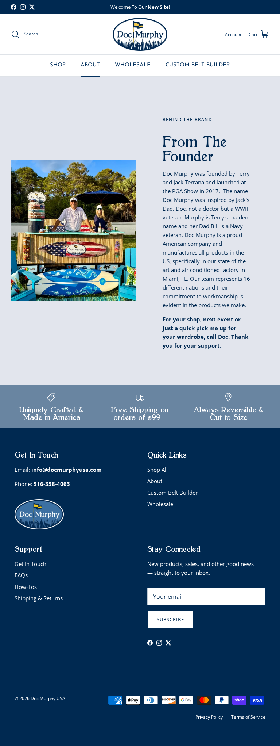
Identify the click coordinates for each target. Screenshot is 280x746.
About (154, 481)
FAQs (21, 575)
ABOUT (90, 65)
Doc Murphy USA (48, 698)
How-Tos (26, 586)
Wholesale (160, 504)
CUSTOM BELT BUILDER (198, 65)
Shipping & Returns (39, 598)
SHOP (58, 65)
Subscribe (170, 619)
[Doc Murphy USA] (140, 34)
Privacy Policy (209, 717)
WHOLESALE (133, 65)
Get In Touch (30, 563)
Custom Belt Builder (172, 492)
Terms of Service (248, 717)
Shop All (157, 469)
